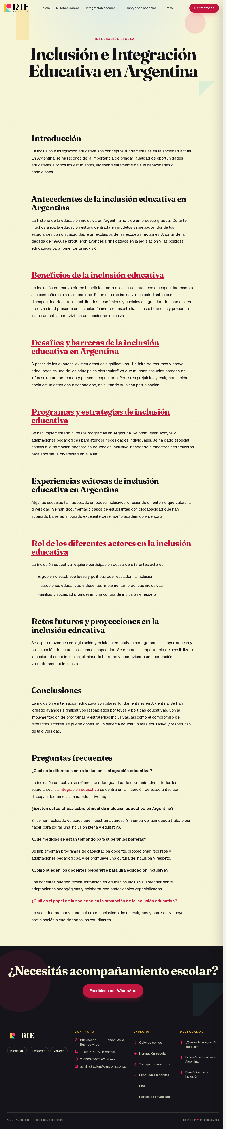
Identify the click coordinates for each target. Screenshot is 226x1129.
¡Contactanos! (204, 8)
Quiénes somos (68, 8)
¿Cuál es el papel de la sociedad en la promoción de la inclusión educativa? (104, 900)
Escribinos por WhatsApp (113, 990)
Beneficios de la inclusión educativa (97, 275)
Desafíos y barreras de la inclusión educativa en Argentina (95, 347)
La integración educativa (76, 789)
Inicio (46, 8)
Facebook (38, 1051)
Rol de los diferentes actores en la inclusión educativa (111, 547)
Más (170, 8)
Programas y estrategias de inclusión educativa (100, 416)
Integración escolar (100, 8)
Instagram (17, 1051)
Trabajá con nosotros (141, 8)
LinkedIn (59, 1051)
